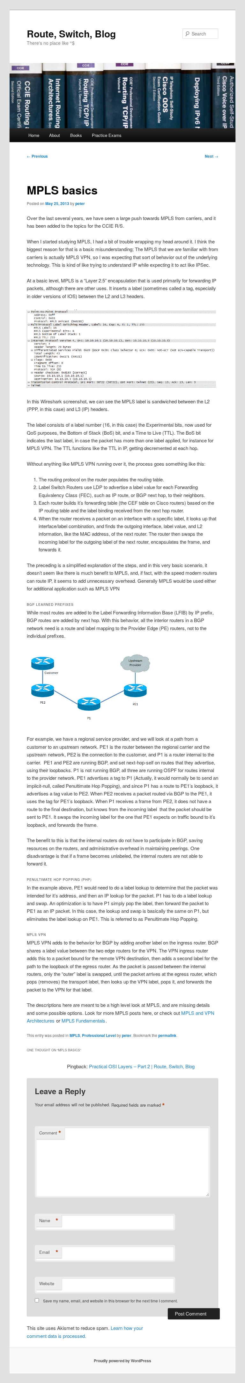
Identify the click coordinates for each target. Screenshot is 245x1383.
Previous (37, 156)
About (54, 135)
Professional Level (99, 1035)
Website (46, 1283)
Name (48, 1220)
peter (80, 203)
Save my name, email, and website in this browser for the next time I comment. (110, 1300)
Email (48, 1252)
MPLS (75, 1035)
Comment (50, 1133)
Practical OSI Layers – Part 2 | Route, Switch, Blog (142, 1066)
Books (76, 135)
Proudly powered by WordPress (122, 1360)
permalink (167, 1035)
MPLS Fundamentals (83, 1020)
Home (33, 135)
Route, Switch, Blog (71, 33)
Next (211, 156)
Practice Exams (107, 135)
